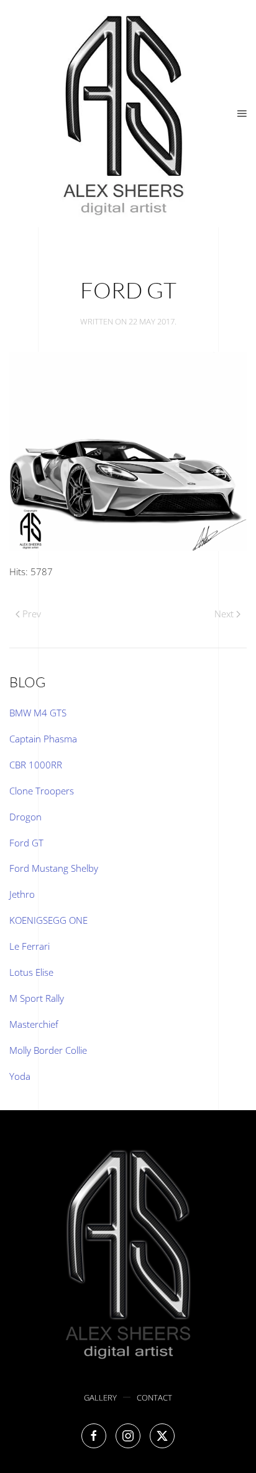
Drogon (25, 816)
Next (224, 613)
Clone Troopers (41, 790)
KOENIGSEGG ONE (48, 920)
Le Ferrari (29, 946)
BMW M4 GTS (37, 712)
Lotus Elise (31, 972)
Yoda (19, 1076)
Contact (154, 1397)
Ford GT (26, 842)
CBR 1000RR (35, 764)
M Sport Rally (36, 998)
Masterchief (33, 1024)
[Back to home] (123, 113)
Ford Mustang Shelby (53, 868)
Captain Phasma (43, 738)
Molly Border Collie (48, 1050)
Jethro (22, 894)
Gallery (100, 1397)
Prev (31, 613)
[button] (242, 114)
